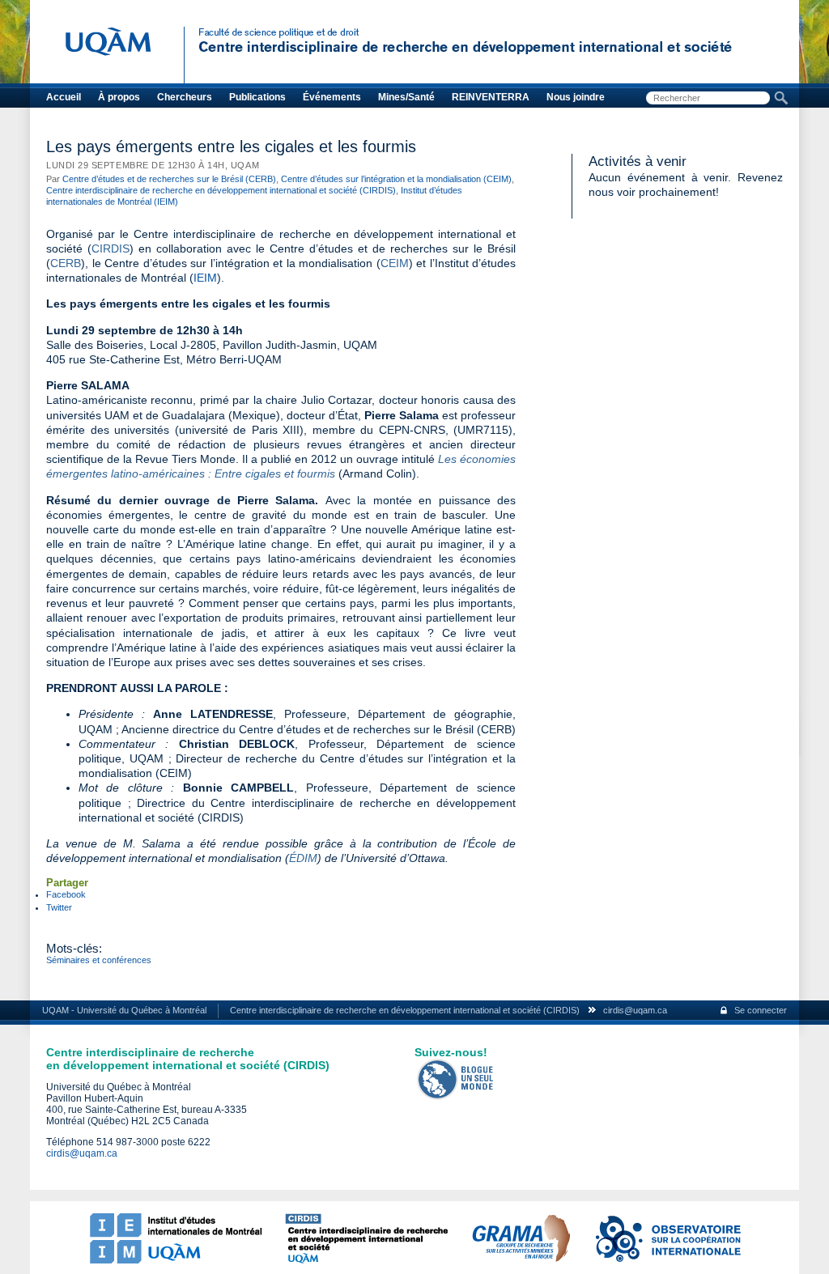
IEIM (205, 277)
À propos (119, 97)
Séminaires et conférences (98, 960)
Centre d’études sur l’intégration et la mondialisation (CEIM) (396, 179)
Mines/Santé (406, 97)
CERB (65, 263)
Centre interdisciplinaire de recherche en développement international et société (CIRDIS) (221, 190)
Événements (332, 97)
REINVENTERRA (490, 97)
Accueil (63, 97)
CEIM (394, 263)
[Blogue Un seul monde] (455, 1096)
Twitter (59, 907)
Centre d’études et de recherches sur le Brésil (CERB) (169, 179)
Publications (257, 97)
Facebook (66, 894)
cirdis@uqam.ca (635, 1010)
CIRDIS (110, 248)
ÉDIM (303, 857)
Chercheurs (184, 97)
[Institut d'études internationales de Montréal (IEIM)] (175, 1260)
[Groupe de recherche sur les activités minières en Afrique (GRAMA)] (520, 1260)
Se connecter (760, 1010)
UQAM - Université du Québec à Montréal (124, 1010)
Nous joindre (575, 97)
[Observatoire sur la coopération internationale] (667, 1260)
